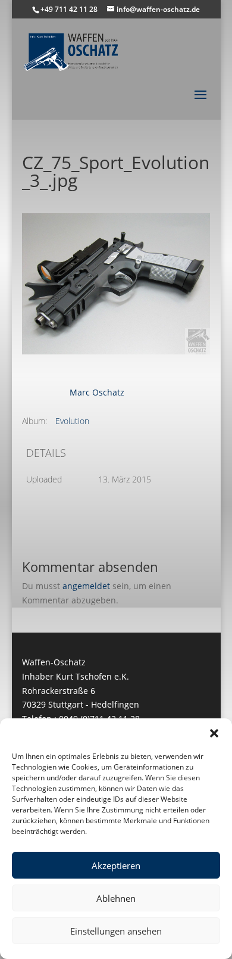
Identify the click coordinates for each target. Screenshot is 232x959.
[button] (214, 733)
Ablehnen (116, 898)
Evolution (72, 420)
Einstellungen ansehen (116, 931)
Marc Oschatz (97, 392)
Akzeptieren (116, 865)
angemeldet (86, 585)
